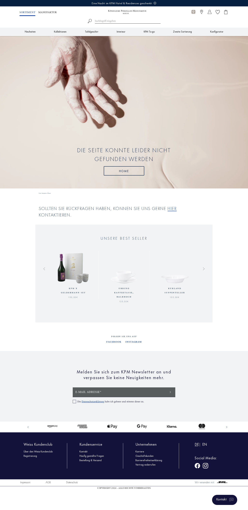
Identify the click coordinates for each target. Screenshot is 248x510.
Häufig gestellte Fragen (91, 455)
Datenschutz (72, 482)
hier (172, 208)
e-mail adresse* (88, 392)
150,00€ (73, 297)
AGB (48, 482)
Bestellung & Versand (90, 460)
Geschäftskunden (144, 455)
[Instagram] (205, 466)
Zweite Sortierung (182, 31)
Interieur (121, 31)
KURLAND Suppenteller (174, 290)
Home (124, 171)
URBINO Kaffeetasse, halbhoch (124, 292)
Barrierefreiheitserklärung (148, 460)
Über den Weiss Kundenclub (38, 451)
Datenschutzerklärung (93, 402)
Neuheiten (30, 31)
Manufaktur (47, 12)
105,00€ (175, 297)
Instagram (133, 341)
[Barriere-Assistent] (193, 11)
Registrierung (30, 455)
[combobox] (124, 20)
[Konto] (210, 11)
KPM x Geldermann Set (73, 290)
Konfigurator (216, 31)
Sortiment (27, 12)
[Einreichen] (170, 392)
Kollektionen (60, 31)
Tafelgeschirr (91, 31)
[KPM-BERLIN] (124, 12)
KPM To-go (149, 31)
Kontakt (83, 451)
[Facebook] (197, 466)
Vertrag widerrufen (145, 464)
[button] (193, 12)
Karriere (139, 451)
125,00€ (124, 301)
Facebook (113, 341)
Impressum (25, 482)
